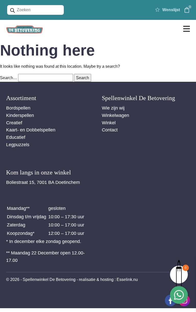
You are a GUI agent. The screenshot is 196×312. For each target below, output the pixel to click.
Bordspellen (18, 108)
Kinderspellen (20, 115)
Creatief (14, 122)
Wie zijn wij (113, 108)
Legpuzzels (17, 144)
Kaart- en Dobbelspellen (30, 129)
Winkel (109, 122)
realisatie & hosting (96, 279)
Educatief (15, 137)
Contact (110, 129)
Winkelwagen (115, 115)
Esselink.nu (127, 279)
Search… (8, 78)
